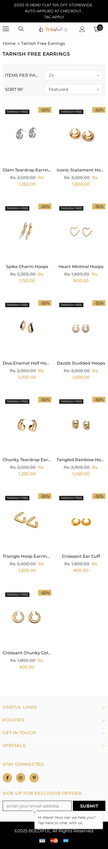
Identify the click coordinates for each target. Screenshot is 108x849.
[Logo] (53, 29)
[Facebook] (7, 777)
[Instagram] (20, 777)
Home (9, 43)
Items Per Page (23, 75)
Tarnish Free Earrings (43, 43)
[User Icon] (82, 29)
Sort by (14, 89)
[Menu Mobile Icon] (6, 29)
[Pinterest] (34, 777)
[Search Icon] (21, 29)
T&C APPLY (54, 17)
